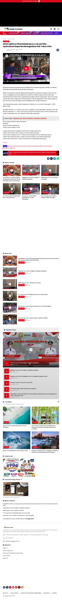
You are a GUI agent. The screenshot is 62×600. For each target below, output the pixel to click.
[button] (51, 29)
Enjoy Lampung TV (8, 550)
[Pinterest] (10, 587)
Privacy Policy (6, 555)
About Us (5, 558)
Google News (30, 519)
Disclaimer (47, 593)
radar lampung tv (47, 146)
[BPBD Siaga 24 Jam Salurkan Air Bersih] (50, 170)
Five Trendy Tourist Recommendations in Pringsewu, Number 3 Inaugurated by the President (44, 427)
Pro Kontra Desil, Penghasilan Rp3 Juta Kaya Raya (11, 196)
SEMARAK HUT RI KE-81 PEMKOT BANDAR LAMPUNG (31, 178)
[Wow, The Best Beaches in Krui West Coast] (16, 440)
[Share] (57, 50)
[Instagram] (13, 587)
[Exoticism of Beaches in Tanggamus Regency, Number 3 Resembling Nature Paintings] (45, 440)
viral (13, 148)
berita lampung (14, 146)
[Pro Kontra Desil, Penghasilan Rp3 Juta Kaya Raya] (12, 188)
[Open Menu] (55, 29)
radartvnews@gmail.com (13, 541)
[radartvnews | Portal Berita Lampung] (13, 29)
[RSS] (22, 587)
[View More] (58, 401)
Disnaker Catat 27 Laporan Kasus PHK (21, 382)
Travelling (6, 422)
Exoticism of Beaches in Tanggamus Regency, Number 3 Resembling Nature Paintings (45, 451)
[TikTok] (19, 587)
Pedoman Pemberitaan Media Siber (13, 553)
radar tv (7, 148)
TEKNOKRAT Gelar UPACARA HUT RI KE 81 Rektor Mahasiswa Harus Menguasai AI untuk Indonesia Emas (33, 394)
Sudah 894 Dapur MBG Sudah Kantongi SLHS (23, 388)
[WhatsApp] (57, 158)
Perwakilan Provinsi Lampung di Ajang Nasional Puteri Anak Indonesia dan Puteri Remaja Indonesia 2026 (11, 179)
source (5, 142)
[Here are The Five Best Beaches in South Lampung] (16, 415)
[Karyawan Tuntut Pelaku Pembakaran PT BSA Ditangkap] (31, 188)
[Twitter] (51, 158)
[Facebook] (48, 158)
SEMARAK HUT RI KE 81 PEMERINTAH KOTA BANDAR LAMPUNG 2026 (28, 376)
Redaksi (54, 593)
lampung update (35, 146)
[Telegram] (54, 158)
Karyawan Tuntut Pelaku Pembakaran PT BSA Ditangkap (29, 197)
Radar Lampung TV (11, 49)
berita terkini (24, 146)
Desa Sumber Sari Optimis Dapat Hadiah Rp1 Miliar (48, 196)
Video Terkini (6, 41)
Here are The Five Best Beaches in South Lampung (14, 426)
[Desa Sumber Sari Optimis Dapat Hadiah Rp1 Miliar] (50, 188)
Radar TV (5, 548)
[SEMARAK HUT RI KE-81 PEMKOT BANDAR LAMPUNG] (31, 170)
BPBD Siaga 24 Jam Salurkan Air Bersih (49, 178)
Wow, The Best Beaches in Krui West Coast (15, 450)
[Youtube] (16, 587)
